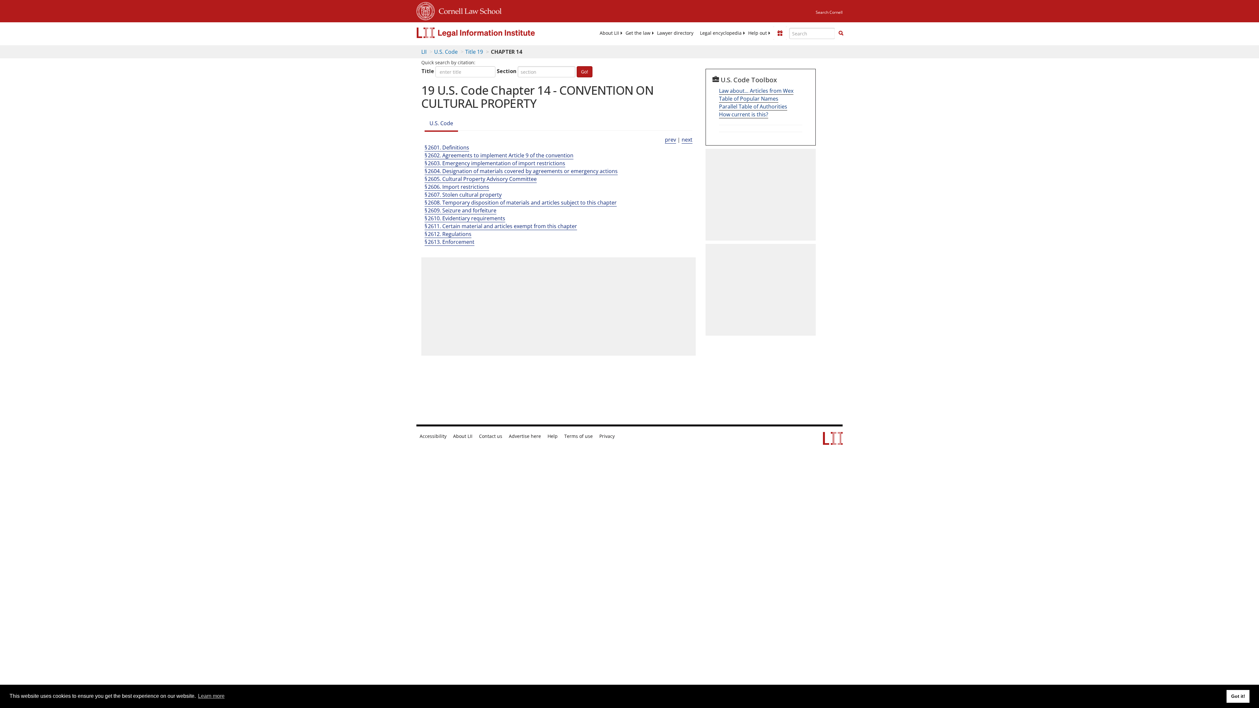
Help (553, 436)
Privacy (607, 436)
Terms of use (578, 436)
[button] (841, 33)
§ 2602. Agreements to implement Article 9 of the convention (499, 155)
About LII (609, 33)
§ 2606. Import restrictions (457, 186)
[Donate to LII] (780, 33)
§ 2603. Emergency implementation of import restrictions (495, 163)
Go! (584, 72)
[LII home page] (833, 441)
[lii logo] (490, 33)
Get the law (638, 33)
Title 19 (474, 51)
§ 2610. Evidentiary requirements (465, 218)
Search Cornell (829, 12)
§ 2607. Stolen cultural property (463, 194)
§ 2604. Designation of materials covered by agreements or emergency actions (521, 171)
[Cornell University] (425, 10)
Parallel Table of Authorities (753, 106)
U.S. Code (446, 51)
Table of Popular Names (748, 98)
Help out (757, 33)
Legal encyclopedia (721, 33)
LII (424, 51)
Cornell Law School (468, 10)
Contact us (490, 436)
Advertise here (525, 436)
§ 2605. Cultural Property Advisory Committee (481, 179)
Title (427, 71)
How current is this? (743, 114)
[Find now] (841, 33)
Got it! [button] (1238, 696)
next (687, 139)
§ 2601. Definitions (447, 147)
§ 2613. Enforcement (449, 242)
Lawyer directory (675, 33)
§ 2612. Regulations (448, 234)
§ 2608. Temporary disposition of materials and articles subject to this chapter (521, 202)
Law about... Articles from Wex (756, 90)
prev (670, 139)
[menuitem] (609, 33)
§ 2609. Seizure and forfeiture (460, 210)
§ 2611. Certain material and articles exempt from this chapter (501, 226)
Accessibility (433, 436)
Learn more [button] (211, 696)
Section (506, 71)
